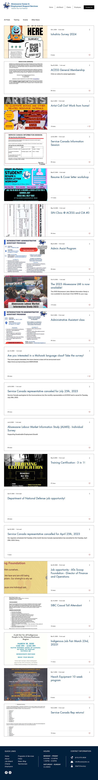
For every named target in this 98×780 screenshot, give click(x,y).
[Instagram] (10, 772)
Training (16, 20)
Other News (36, 20)
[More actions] (90, 29)
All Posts (7, 20)
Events (25, 20)
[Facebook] (6, 772)
